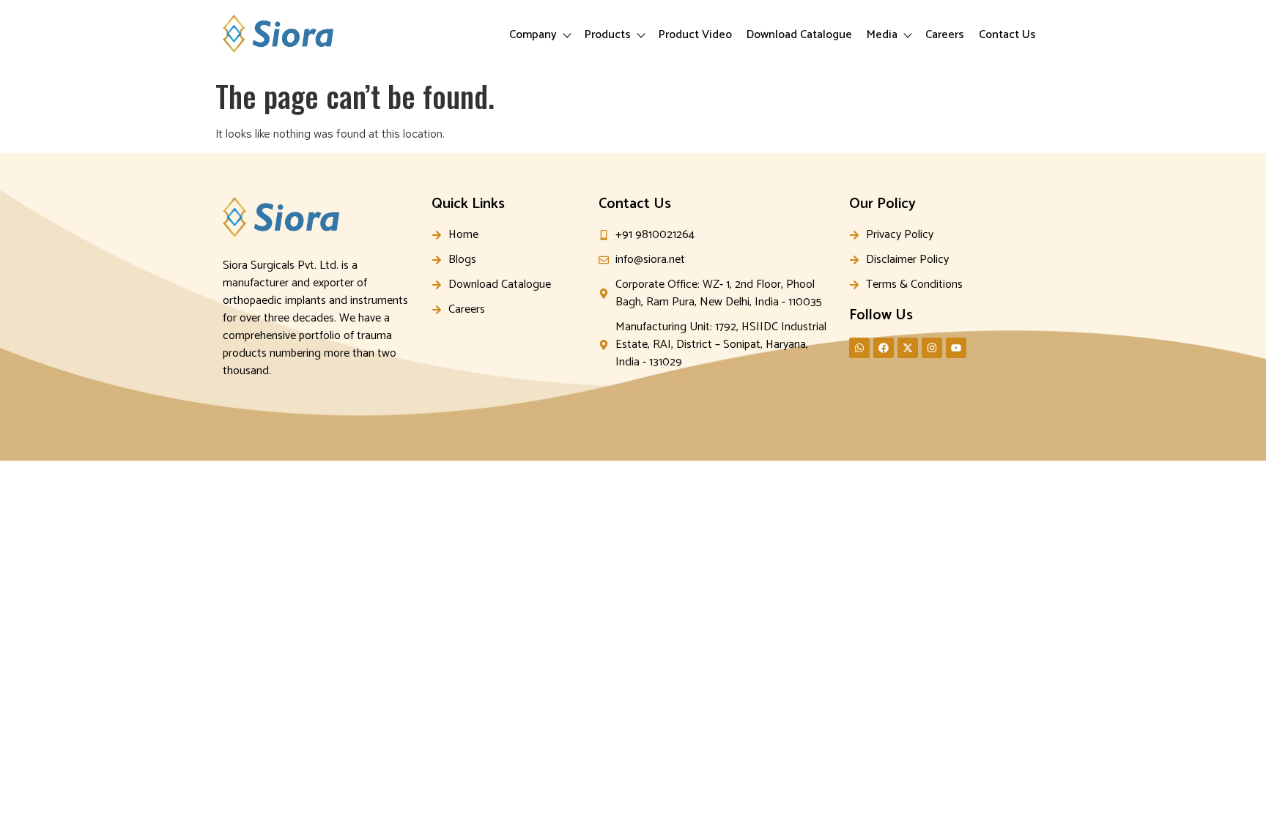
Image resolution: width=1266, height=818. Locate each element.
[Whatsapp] (859, 348)
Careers (944, 35)
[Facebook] (883, 348)
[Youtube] (956, 348)
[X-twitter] (907, 348)
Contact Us (1007, 35)
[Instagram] (932, 348)
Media (882, 35)
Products (608, 35)
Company (533, 35)
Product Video (695, 35)
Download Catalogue (799, 35)
